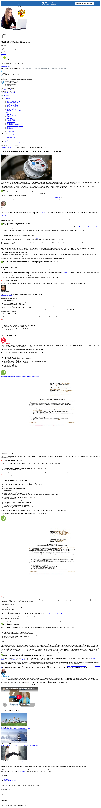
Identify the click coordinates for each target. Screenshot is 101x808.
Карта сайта (7, 783)
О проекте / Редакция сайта (10, 777)
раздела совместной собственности (19, 316)
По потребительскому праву (14, 110)
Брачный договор (11, 119)
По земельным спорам (12, 106)
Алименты (9, 116)
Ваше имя (3, 45)
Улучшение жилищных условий (15, 126)
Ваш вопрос (4, 34)
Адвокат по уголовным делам (14, 138)
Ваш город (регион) (6, 51)
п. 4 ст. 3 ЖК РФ (21, 659)
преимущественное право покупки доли (76, 666)
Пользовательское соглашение (11, 781)
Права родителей (11, 123)
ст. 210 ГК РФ (43, 212)
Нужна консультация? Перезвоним (84, 3)
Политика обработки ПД (10, 780)
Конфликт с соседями (12, 130)
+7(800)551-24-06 (6, 89)
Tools (5, 141)
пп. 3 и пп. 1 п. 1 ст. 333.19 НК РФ (53, 613)
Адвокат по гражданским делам (15, 140)
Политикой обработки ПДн (42, 68)
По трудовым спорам (12, 104)
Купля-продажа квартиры (13, 124)
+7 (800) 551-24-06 (22, 771)
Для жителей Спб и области (8, 92)
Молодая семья (10, 131)
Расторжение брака (11, 134)
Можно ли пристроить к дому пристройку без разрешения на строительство (20, 745)
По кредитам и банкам (12, 105)
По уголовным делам (12, 109)
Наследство (9, 118)
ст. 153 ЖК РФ (56, 197)
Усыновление (10, 128)
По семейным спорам (12, 100)
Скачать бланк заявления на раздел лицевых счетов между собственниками (20, 376)
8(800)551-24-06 (49, 3)
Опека (8, 127)
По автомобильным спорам (13, 101)
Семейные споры (11, 137)
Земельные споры (11, 122)
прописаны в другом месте (36, 238)
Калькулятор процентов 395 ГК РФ (15, 142)
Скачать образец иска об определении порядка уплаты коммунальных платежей (21, 521)
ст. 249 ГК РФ (64, 272)
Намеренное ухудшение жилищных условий (12, 761)
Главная (4, 147)
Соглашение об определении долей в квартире (16, 273)
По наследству (10, 108)
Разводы (9, 114)
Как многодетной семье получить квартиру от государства (15, 728)
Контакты (6, 779)
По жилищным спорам (12, 102)
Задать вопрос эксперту (6, 295)
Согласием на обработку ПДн (27, 68)
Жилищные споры (11, 120)
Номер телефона (5, 48)
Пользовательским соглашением (59, 68)
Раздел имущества (11, 115)
